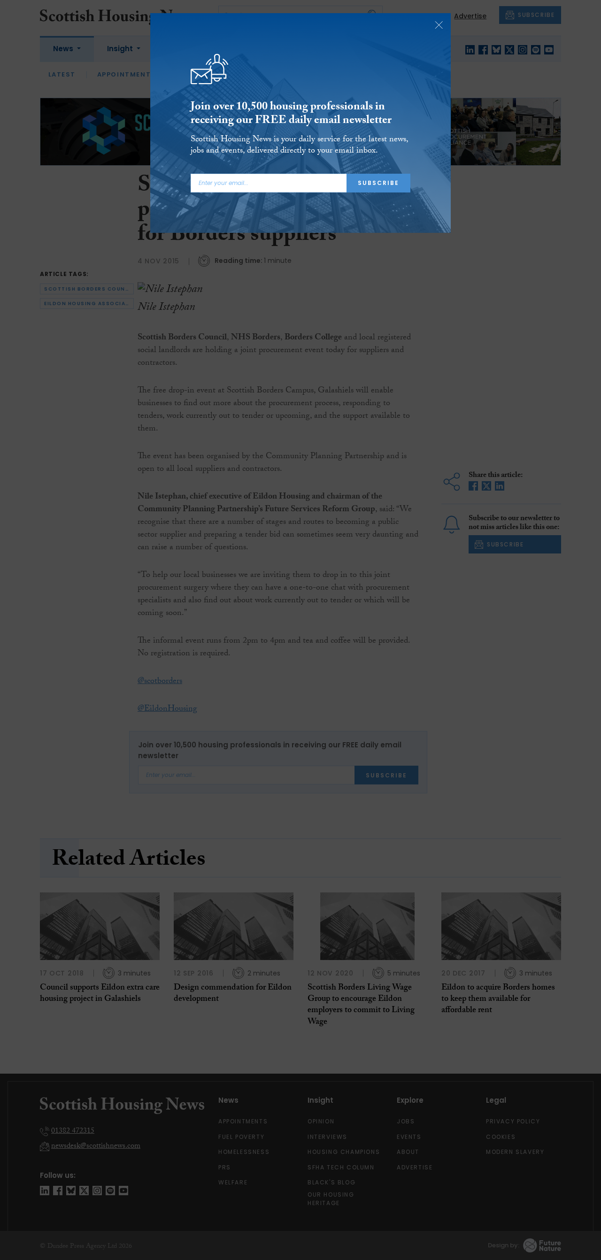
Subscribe (378, 183)
